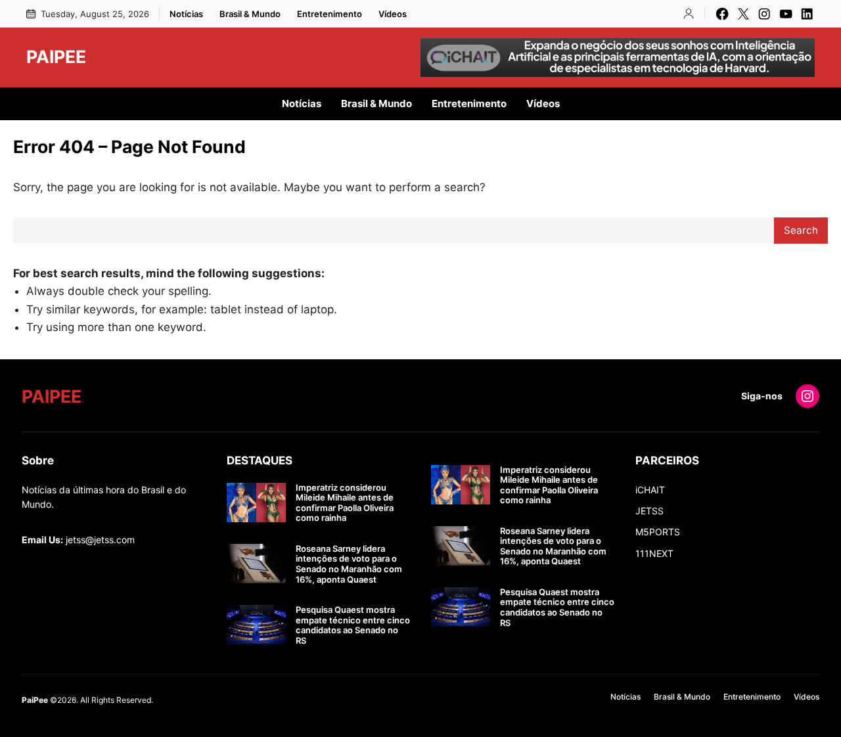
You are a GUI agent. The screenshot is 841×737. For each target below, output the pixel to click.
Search (801, 230)
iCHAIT (650, 489)
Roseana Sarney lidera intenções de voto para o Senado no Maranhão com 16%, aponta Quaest (349, 564)
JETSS (649, 510)
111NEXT (654, 553)
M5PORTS (657, 531)
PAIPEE (56, 56)
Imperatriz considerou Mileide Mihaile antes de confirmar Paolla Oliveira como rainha (345, 503)
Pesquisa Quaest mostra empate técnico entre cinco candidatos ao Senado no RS (353, 625)
